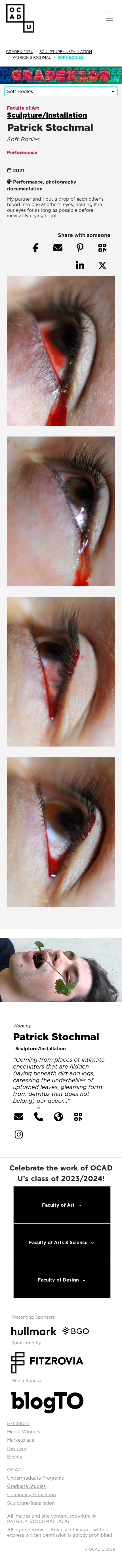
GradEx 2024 (19, 51)
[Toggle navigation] (109, 18)
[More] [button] (82, 1101)
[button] (102, 247)
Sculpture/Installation (65, 51)
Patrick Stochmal (31, 57)
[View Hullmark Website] (36, 1330)
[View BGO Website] (77, 1330)
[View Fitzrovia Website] (47, 1362)
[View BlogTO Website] (47, 1401)
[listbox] (61, 91)
